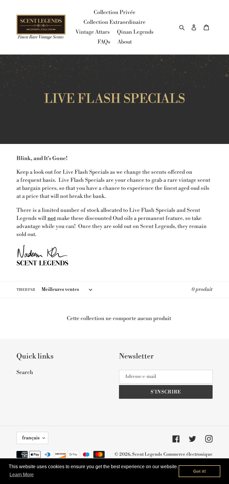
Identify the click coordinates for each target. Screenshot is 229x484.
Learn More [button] (22, 474)
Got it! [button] (199, 471)
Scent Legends (147, 454)
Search (24, 372)
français (31, 438)
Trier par (25, 290)
